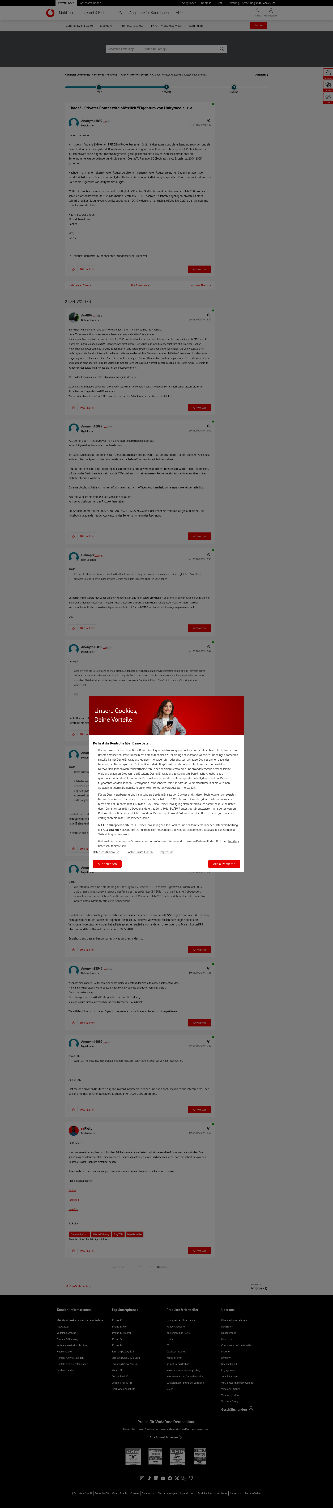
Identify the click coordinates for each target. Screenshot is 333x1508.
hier (153, 759)
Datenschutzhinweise (106, 852)
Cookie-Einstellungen (139, 852)
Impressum (166, 852)
